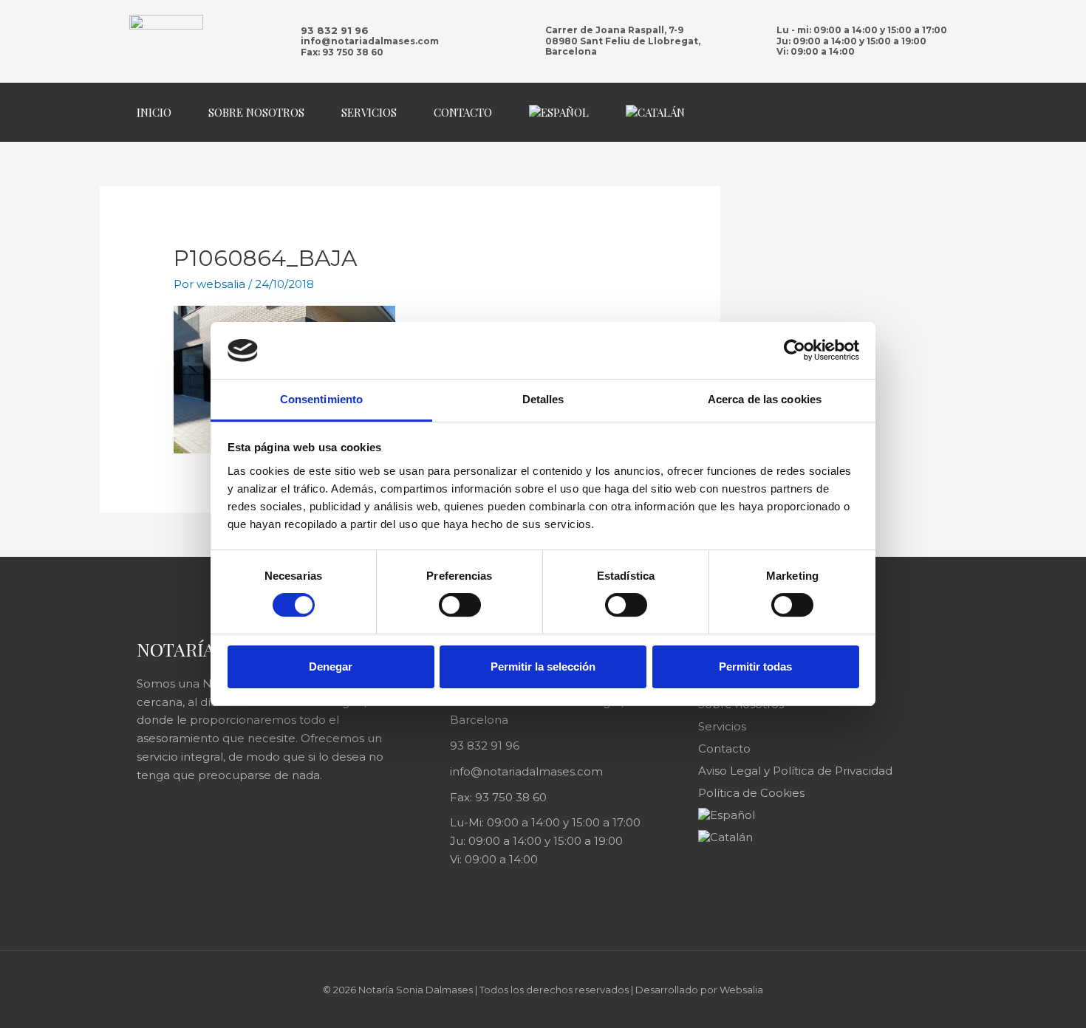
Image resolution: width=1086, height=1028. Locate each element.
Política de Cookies (751, 793)
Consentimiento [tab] (321, 399)
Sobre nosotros (256, 112)
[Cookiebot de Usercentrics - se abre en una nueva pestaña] (794, 350)
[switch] (460, 605)
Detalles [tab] (543, 399)
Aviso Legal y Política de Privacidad (795, 771)
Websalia (741, 990)
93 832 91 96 (335, 30)
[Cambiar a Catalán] (655, 112)
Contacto (463, 112)
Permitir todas (755, 666)
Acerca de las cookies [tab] (765, 399)
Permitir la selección (543, 666)
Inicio (154, 112)
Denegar (330, 666)
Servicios (369, 112)
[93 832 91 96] (277, 42)
